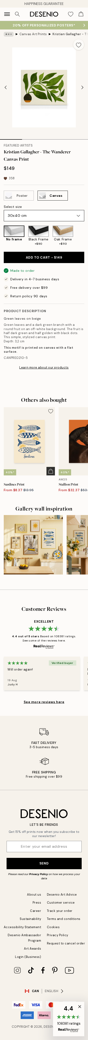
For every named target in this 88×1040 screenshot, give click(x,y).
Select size (13, 207)
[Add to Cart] (50, 471)
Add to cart (44, 257)
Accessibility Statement (22, 927)
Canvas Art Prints (33, 34)
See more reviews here (44, 702)
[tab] (11, 138)
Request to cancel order (66, 943)
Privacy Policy (38, 874)
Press (37, 903)
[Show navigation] (7, 14)
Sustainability (30, 919)
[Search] (17, 14)
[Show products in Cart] (81, 14)
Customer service (61, 903)
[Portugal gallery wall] (33, 545)
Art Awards (32, 949)
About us (34, 895)
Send (44, 863)
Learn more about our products (44, 367)
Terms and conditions (63, 919)
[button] (68, 1019)
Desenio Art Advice (62, 895)
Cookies (53, 927)
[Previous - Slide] (5, 87)
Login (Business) (28, 957)
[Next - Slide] (82, 87)
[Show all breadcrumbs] (9, 34)
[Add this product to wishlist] (78, 44)
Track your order (60, 911)
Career (35, 911)
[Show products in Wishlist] (70, 14)
